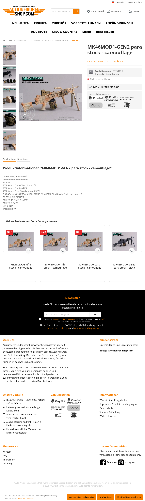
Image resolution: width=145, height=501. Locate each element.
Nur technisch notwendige (81, 497)
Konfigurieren (105, 497)
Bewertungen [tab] (23, 159)
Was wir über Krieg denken (114, 400)
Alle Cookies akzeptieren (129, 497)
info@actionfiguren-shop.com (116, 350)
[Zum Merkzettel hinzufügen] (28, 251)
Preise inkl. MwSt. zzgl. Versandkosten (105, 61)
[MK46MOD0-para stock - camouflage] (90, 242)
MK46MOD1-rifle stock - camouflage (20, 266)
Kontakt (7, 451)
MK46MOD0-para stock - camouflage (89, 266)
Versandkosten (66, 483)
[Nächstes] (79, 97)
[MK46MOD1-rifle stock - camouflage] (21, 242)
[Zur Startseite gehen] (24, 11)
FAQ (5, 455)
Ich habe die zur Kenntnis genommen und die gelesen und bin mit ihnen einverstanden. (74, 320)
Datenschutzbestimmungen (64, 319)
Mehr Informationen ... (27, 498)
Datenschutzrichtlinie (57, 328)
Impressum (9, 459)
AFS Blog (7, 463)
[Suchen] (76, 11)
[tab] (9, 159)
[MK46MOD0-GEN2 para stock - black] (124, 242)
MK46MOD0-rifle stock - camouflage (55, 266)
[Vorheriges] (21, 97)
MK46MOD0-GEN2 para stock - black (124, 266)
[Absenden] (95, 314)
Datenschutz (106, 408)
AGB (103, 319)
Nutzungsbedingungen (86, 328)
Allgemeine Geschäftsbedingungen (118, 404)
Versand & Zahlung (110, 412)
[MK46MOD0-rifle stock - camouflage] (55, 242)
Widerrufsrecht (108, 416)
